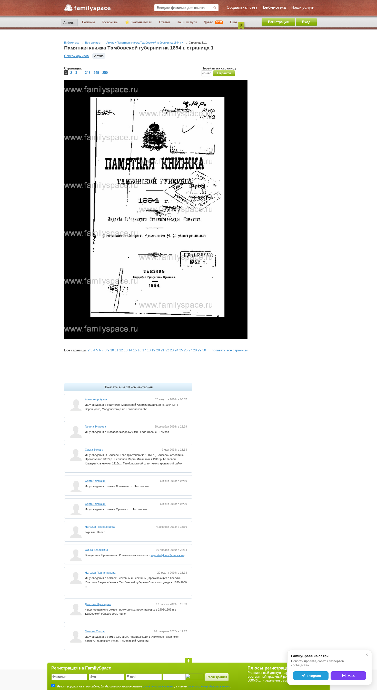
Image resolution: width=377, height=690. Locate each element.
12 (121, 350)
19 (153, 350)
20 (158, 350)
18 (149, 350)
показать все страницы (229, 350)
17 (144, 350)
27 (190, 350)
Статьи (164, 22)
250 (105, 73)
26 (185, 350)
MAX (351, 676)
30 (204, 350)
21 (162, 350)
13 (125, 350)
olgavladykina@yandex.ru (167, 555)
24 (176, 350)
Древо (213, 22)
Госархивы (110, 22)
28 (195, 350)
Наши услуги (187, 22)
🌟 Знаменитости (138, 22)
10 (112, 350)
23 (172, 350)
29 (199, 350)
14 (130, 350)
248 (87, 73)
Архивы (69, 23)
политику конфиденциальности (208, 686)
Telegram (314, 676)
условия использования (158, 686)
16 (139, 350)
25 (181, 350)
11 (116, 350)
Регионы (88, 22)
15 (135, 350)
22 (167, 350)
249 (96, 73)
